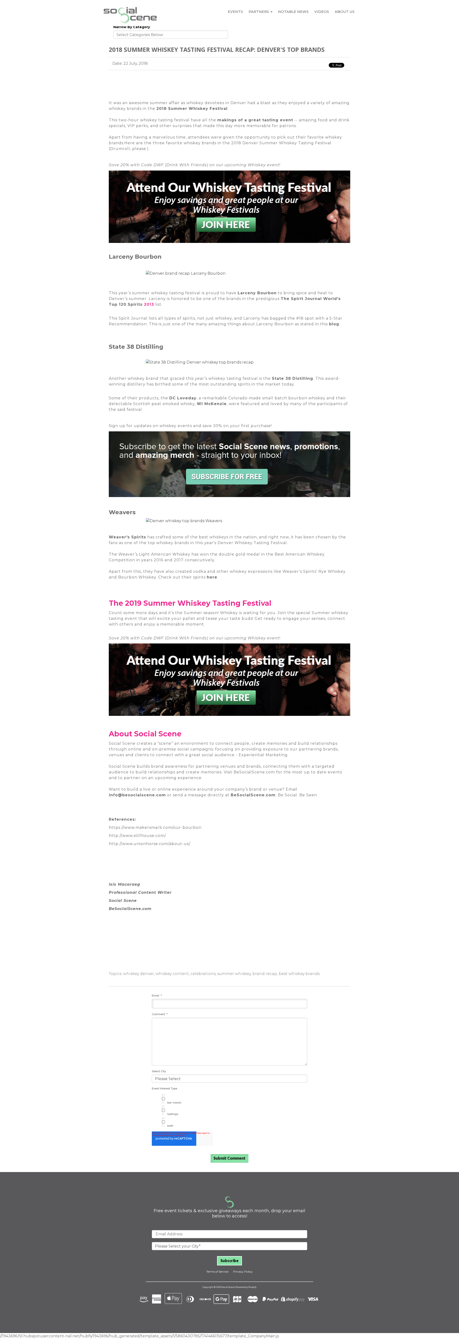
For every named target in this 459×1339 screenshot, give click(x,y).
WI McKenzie (212, 404)
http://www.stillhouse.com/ (137, 835)
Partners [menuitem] (259, 12)
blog (334, 324)
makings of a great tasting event (255, 120)
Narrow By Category (131, 27)
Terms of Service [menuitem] (217, 1271)
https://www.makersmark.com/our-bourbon (155, 827)
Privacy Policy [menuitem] (243, 1271)
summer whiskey (234, 973)
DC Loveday (183, 398)
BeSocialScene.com (253, 795)
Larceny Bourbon (257, 293)
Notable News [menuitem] (293, 12)
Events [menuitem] (235, 12)
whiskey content (172, 973)
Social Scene (122, 743)
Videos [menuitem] (321, 12)
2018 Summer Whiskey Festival (192, 108)
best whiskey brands (299, 973)
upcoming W (238, 165)
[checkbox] (229, 1111)
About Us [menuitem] (345, 12)
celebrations (203, 973)
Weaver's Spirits (127, 537)
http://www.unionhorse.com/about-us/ (149, 843)
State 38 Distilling (292, 378)
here (212, 577)
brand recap (264, 973)
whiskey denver (138, 973)
